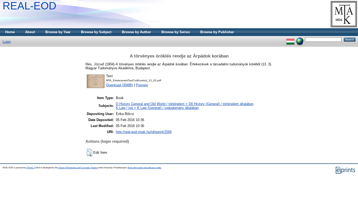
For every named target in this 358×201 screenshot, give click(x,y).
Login (7, 42)
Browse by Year (57, 32)
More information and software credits (144, 167)
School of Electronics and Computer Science (77, 167)
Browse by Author (136, 32)
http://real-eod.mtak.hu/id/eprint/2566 (144, 132)
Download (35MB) (119, 85)
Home (10, 32)
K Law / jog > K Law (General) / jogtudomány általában (157, 108)
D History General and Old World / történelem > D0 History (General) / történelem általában (184, 104)
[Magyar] (290, 39)
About (30, 32)
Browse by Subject (96, 32)
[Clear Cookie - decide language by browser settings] (300, 39)
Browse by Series (175, 32)
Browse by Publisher (217, 32)
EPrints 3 (30, 167)
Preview (142, 85)
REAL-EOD (29, 6)
